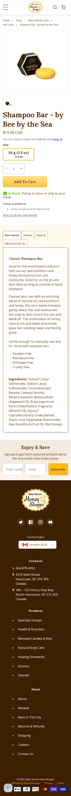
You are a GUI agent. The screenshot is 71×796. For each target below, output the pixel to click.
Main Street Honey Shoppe (40, 779)
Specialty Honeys (30, 620)
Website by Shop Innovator (25, 783)
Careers (23, 745)
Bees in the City (29, 717)
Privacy (48, 783)
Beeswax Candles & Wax (35, 638)
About (22, 699)
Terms (60, 783)
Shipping (24, 735)
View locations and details (20, 215)
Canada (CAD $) (38, 544)
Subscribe (58, 469)
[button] (55, 7)
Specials (23, 675)
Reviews (23, 708)
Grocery (23, 666)
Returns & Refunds (31, 726)
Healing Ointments (31, 657)
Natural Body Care (31, 648)
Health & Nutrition (31, 629)
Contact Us (26, 754)
